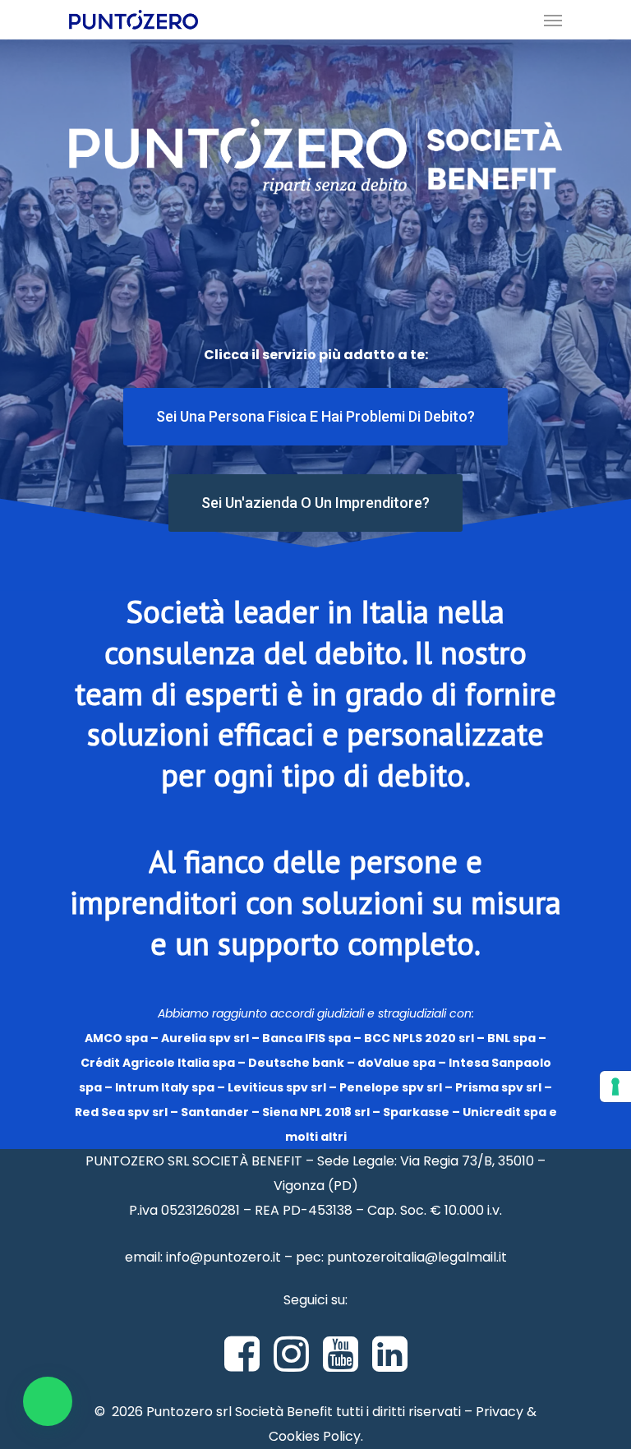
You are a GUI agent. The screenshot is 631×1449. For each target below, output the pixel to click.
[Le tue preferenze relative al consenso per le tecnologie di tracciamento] (615, 1086)
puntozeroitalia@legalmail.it (417, 1257)
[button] (47, 1401)
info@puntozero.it (223, 1257)
